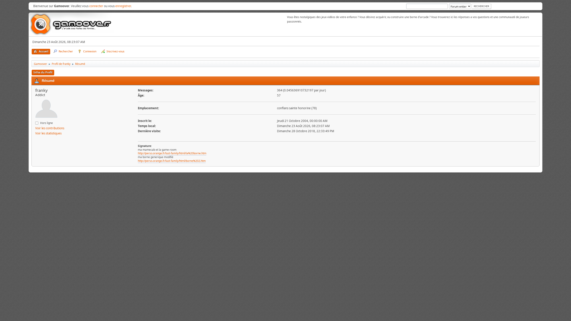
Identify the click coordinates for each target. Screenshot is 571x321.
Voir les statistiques (48, 133)
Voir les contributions (49, 128)
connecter (96, 6)
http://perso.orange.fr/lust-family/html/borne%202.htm (172, 161)
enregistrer (123, 6)
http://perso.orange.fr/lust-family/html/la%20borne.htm (172, 153)
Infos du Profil (42, 72)
